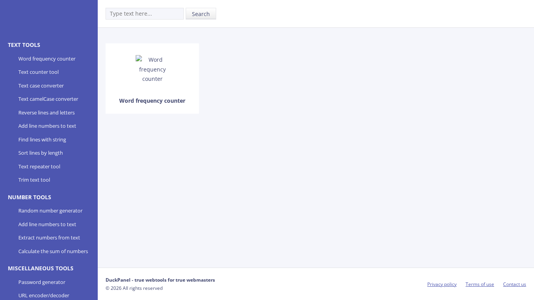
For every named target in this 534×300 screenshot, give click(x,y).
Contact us (514, 284)
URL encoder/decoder (43, 295)
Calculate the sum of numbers (53, 251)
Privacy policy (442, 284)
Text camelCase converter (48, 98)
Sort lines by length (40, 152)
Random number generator (50, 210)
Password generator (41, 282)
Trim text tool (34, 179)
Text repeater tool (39, 166)
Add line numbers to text (47, 125)
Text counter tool (38, 71)
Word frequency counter (46, 58)
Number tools (29, 197)
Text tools (24, 44)
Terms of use (480, 284)
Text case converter (41, 85)
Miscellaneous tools (40, 268)
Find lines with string (42, 139)
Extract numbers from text (49, 237)
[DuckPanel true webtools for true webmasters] (38, 20)
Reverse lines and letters (46, 112)
